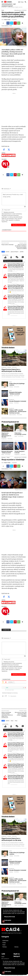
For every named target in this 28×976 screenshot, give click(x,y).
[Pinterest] (15, 23)
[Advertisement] (14, 108)
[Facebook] (8, 23)
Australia (7, 251)
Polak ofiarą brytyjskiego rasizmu (20, 433)
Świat (3, 10)
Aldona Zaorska (12, 414)
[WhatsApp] (18, 23)
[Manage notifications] (3, 972)
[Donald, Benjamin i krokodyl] (5, 402)
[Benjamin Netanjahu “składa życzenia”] (5, 393)
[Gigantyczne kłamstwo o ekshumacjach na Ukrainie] (14, 357)
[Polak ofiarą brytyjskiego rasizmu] (5, 384)
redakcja (9, 367)
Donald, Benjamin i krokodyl (17, 401)
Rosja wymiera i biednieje (7, 244)
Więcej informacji (9, 968)
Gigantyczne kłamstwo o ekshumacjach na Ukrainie (11, 370)
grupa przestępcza (14, 251)
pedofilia (21, 251)
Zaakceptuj (7, 971)
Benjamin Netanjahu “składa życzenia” (15, 393)
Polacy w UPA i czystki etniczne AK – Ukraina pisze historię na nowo (17, 411)
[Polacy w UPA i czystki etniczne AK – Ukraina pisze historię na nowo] (5, 411)
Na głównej (4, 367)
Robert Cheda (7, 19)
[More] (22, 23)
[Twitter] (11, 23)
